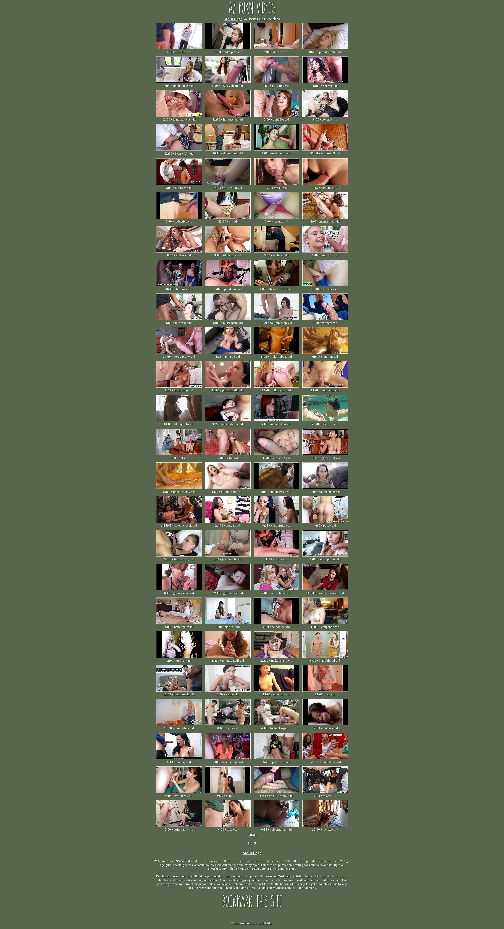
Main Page (233, 19)
